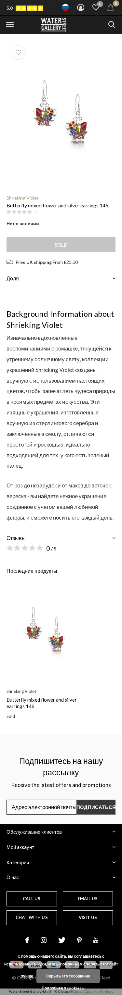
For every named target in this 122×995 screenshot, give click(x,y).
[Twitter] (61, 940)
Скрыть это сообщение (68, 976)
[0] (110, 7)
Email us (88, 898)
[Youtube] (95, 940)
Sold (61, 245)
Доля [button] (13, 278)
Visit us (88, 917)
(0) (36, 212)
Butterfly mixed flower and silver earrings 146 (42, 703)
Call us (31, 898)
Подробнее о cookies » (63, 988)
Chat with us (32, 917)
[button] (10, 24)
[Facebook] (27, 940)
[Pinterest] (79, 940)
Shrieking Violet (23, 198)
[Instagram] (44, 940)
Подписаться (95, 807)
